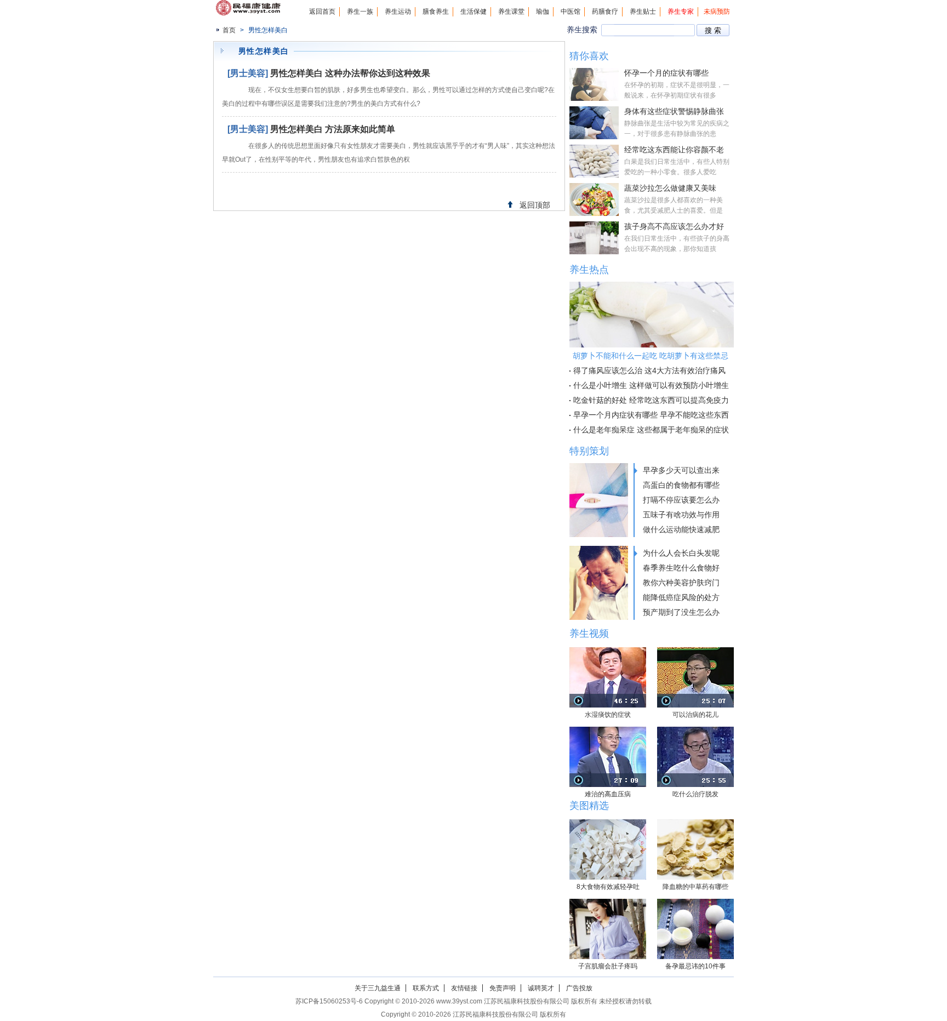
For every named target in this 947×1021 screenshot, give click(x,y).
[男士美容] (247, 73)
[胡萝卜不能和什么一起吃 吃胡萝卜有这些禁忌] (651, 314)
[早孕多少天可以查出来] (598, 500)
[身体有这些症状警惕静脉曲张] (594, 122)
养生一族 (360, 11)
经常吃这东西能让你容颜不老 (674, 149)
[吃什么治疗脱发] (695, 757)
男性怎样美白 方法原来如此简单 (332, 129)
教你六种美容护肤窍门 (681, 582)
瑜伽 (542, 11)
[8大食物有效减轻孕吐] (607, 849)
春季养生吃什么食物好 (681, 567)
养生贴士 (643, 11)
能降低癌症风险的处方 (681, 597)
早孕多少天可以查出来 (681, 470)
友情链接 (464, 988)
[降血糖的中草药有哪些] (695, 849)
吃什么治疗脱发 (695, 794)
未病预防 (717, 11)
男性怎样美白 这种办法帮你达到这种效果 (350, 73)
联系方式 (426, 988)
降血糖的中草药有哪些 (695, 887)
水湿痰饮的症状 (608, 714)
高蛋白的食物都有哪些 (681, 485)
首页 (229, 30)
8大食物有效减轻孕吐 (608, 887)
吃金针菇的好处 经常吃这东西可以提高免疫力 (651, 400)
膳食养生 (436, 11)
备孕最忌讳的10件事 (695, 966)
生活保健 (473, 11)
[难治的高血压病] (607, 757)
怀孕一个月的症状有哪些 (666, 73)
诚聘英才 (541, 988)
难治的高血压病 (608, 794)
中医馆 (570, 11)
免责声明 (502, 988)
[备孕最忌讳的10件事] (695, 929)
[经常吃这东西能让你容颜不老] (594, 161)
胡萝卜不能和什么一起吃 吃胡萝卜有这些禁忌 (650, 355)
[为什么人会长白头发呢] (598, 583)
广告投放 (579, 988)
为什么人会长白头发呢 (681, 553)
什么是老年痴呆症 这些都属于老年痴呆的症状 (651, 429)
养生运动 (398, 11)
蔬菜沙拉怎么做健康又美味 (670, 188)
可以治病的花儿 (695, 714)
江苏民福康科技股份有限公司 (495, 1014)
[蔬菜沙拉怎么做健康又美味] (594, 199)
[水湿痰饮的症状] (607, 677)
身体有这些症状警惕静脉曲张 (674, 111)
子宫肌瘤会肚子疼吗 (607, 966)
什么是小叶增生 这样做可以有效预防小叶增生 (651, 385)
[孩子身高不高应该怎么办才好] (594, 237)
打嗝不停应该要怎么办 (681, 499)
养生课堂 (511, 11)
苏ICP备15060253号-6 (329, 1001)
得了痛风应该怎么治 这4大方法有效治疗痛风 (649, 370)
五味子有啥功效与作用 (681, 514)
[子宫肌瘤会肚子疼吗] (607, 929)
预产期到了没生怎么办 (681, 612)
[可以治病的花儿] (695, 677)
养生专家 (681, 11)
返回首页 (322, 11)
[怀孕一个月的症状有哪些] (594, 84)
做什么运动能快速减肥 (681, 529)
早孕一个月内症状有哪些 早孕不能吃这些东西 (651, 414)
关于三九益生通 (378, 988)
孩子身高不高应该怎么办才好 (674, 226)
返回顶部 (535, 205)
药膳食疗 (605, 11)
